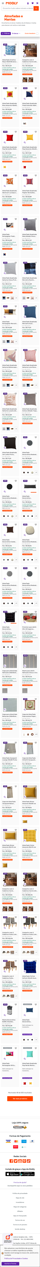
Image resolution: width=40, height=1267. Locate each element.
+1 (16, 952)
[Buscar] (36, 8)
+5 (36, 472)
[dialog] (20, 1256)
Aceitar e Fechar (10, 1264)
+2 (16, 298)
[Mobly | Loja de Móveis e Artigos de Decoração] (12, 3)
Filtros (7, 33)
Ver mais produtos (20, 1099)
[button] (16, 33)
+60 (36, 734)
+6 (36, 1039)
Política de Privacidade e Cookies (16, 1258)
